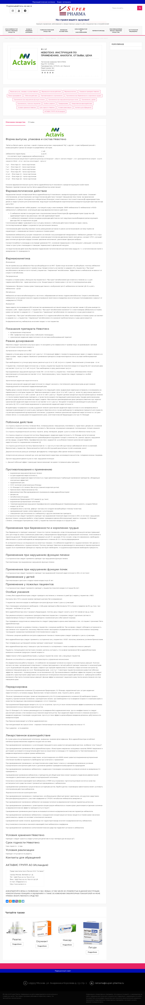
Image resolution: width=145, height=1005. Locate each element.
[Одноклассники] (10, 901)
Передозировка (63, 103)
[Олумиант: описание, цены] (42, 929)
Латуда (92, 947)
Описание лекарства (15, 122)
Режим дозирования (14, 95)
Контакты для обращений (83, 107)
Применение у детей (88, 99)
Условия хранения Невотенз (27, 107)
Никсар (67, 940)
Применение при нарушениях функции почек (63, 99)
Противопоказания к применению (52, 95)
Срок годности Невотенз (47, 107)
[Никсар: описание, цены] (67, 928)
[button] (13, 10)
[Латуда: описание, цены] (92, 934)
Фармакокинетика (70, 91)
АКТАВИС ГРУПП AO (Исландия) (54, 111)
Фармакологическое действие (51, 91)
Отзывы (31, 122)
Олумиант (42, 941)
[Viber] (16, 901)
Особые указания (49, 103)
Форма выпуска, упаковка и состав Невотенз (24, 91)
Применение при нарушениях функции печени (29, 99)
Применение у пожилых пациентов (28, 103)
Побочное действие (31, 95)
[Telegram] (23, 901)
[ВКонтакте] (7, 901)
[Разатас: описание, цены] (17, 928)
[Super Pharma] (73, 11)
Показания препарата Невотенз (89, 91)
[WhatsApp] (19, 901)
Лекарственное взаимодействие (81, 103)
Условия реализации (65, 107)
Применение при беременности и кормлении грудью (83, 95)
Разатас (16, 939)
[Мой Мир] (13, 901)
